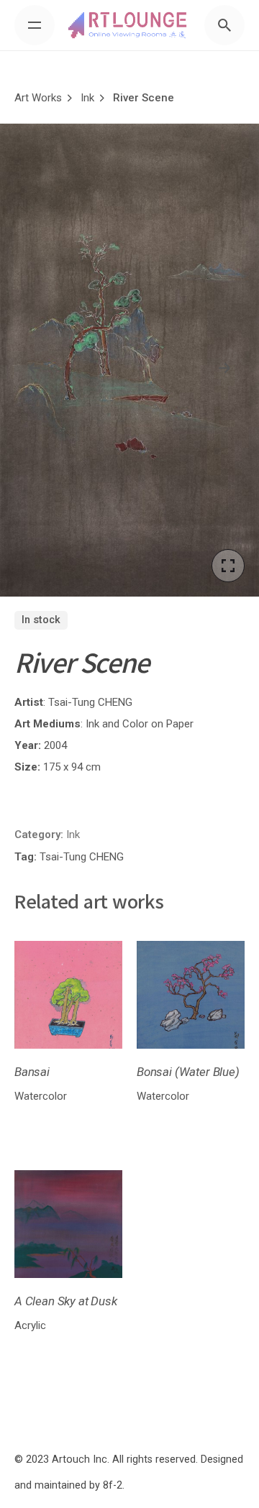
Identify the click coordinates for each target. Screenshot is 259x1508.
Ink (73, 834)
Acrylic (30, 1325)
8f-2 (112, 1485)
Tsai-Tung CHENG (90, 702)
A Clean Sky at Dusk (65, 1301)
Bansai (32, 1072)
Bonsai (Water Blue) (188, 1072)
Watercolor (40, 1096)
